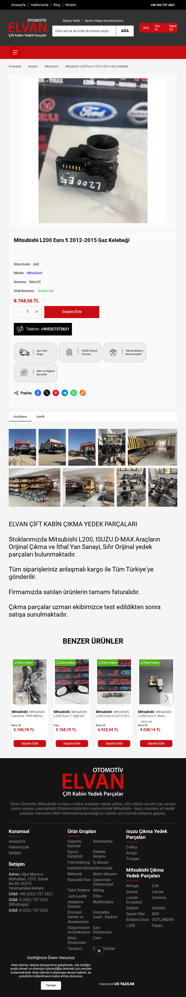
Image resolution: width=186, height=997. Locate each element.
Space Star (135, 914)
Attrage (132, 885)
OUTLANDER (163, 919)
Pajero (157, 925)
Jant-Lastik (77, 896)
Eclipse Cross (137, 919)
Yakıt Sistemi (79, 890)
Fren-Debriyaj (79, 862)
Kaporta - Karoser (75, 843)
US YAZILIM (124, 984)
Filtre (97, 896)
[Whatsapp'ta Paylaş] (73, 393)
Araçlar (33, 66)
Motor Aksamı (105, 874)
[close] (99, 951)
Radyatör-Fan (79, 879)
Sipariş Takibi (71, 20)
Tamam (51, 985)
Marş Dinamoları (77, 940)
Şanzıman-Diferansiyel (103, 882)
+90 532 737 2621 (163, 5)
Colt (155, 885)
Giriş (145, 27)
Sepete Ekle (72, 311)
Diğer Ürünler (104, 948)
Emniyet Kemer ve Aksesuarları (78, 917)
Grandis (158, 908)
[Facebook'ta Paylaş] (38, 393)
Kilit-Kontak (103, 868)
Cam (97, 938)
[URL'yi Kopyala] (82, 393)
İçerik (41, 416)
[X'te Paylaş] (47, 393)
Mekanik (75, 874)
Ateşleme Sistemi (75, 904)
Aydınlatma (103, 841)
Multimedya (103, 902)
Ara (125, 30)
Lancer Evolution (134, 899)
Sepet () (171, 27)
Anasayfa (18, 5)
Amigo (131, 853)
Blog (57, 5)
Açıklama (20, 416)
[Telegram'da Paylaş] (65, 393)
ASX (155, 914)
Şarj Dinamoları (102, 929)
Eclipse (132, 908)
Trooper (132, 858)
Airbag (98, 890)
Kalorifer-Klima (80, 868)
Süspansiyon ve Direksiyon (79, 929)
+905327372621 (55, 329)
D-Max (131, 847)
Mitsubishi (51, 66)
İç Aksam (101, 862)
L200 (130, 925)
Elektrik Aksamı (99, 854)
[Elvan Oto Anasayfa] (27, 27)
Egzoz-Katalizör (75, 854)
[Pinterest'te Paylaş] (56, 393)
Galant (132, 892)
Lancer (157, 892)
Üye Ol (157, 27)
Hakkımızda (39, 5)
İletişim (70, 5)
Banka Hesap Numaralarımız (104, 20)
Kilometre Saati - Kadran (105, 914)
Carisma (159, 897)
